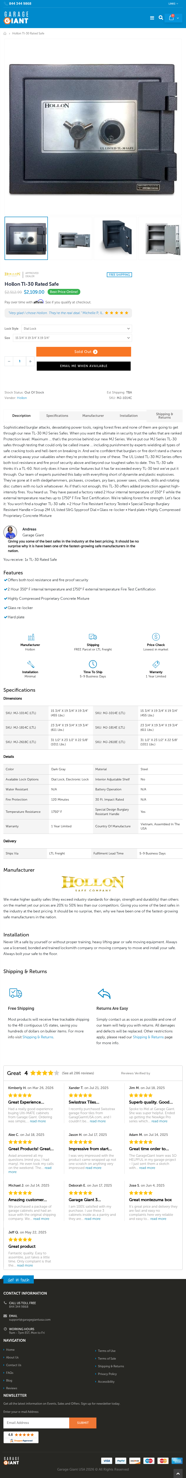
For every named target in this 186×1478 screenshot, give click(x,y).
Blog (9, 1380)
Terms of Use (106, 1351)
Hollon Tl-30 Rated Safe (32, 284)
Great (14, 1073)
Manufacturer (93, 416)
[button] (83, 366)
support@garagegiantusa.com (30, 1319)
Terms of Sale (107, 1358)
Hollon (22, 398)
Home (5, 33)
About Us (12, 1357)
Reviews (11, 1388)
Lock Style (11, 328)
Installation (129, 416)
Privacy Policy (107, 1374)
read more (38, 1121)
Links (172, 3)
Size (7, 337)
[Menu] (152, 18)
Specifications (57, 416)
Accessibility (106, 1381)
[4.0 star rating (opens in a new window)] (45, 1073)
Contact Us (13, 1365)
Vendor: (10, 398)
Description (21, 416)
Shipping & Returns (164, 416)
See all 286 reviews (78, 1073)
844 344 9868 (20, 3)
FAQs (9, 1373)
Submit (83, 1423)
